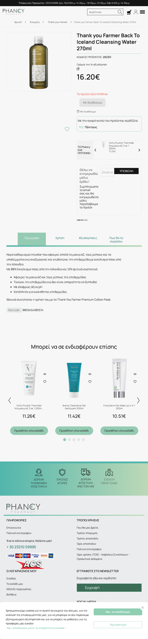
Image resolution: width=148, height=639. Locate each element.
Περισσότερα (118, 624)
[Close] (142, 607)
